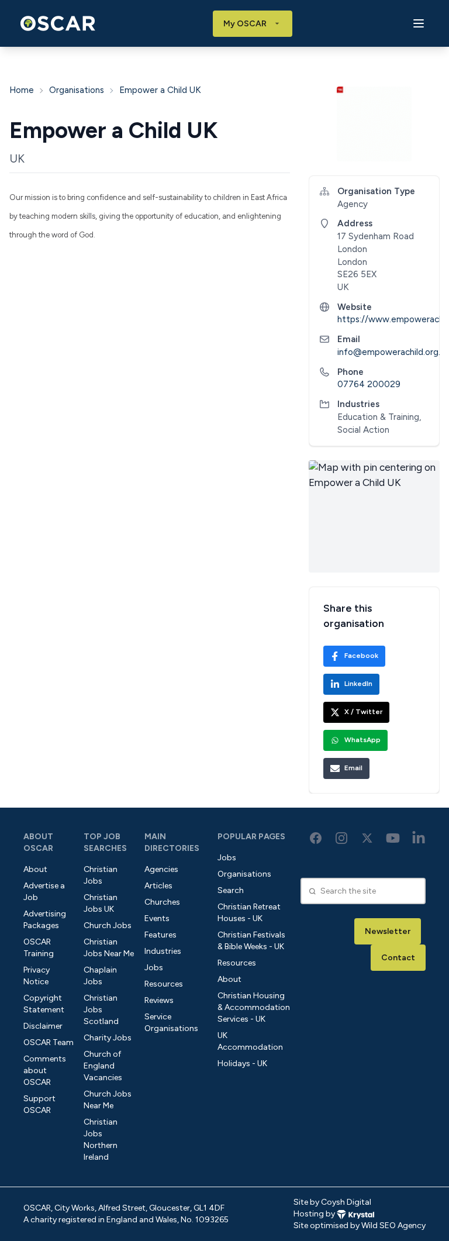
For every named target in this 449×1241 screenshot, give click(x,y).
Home (21, 90)
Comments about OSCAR (44, 1070)
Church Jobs (108, 925)
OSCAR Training (38, 948)
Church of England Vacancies (103, 1066)
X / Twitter (363, 712)
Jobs (153, 968)
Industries (162, 951)
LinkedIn (358, 684)
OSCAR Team (48, 1042)
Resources (163, 984)
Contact (398, 958)
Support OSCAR (39, 1104)
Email (353, 768)
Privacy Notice (36, 976)
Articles (158, 886)
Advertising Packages (44, 919)
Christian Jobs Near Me (109, 948)
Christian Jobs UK (101, 903)
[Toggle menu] (418, 24)
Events (157, 918)
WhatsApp (362, 740)
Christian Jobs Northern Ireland (101, 1139)
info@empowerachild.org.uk (393, 352)
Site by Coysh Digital (332, 1202)
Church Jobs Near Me (108, 1100)
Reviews (159, 1000)
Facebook (361, 655)
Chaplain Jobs (100, 976)
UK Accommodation (250, 1041)
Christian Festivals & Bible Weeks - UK (251, 941)
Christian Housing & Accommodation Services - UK (253, 1007)
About (35, 869)
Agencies (161, 869)
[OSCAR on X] (367, 838)
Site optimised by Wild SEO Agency (359, 1225)
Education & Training (378, 417)
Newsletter (387, 931)
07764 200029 (368, 384)
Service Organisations (171, 1022)
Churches (162, 902)
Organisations (76, 90)
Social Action (363, 430)
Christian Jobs (101, 875)
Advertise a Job (44, 891)
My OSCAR (245, 24)
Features (160, 935)
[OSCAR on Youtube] (393, 838)
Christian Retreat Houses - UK (249, 912)
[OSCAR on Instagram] (341, 838)
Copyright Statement (43, 1004)
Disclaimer (43, 1026)
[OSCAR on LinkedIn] (419, 838)
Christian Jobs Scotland (101, 1009)
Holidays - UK (242, 1063)
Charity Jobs (108, 1038)
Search (230, 890)
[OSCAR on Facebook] (316, 838)
